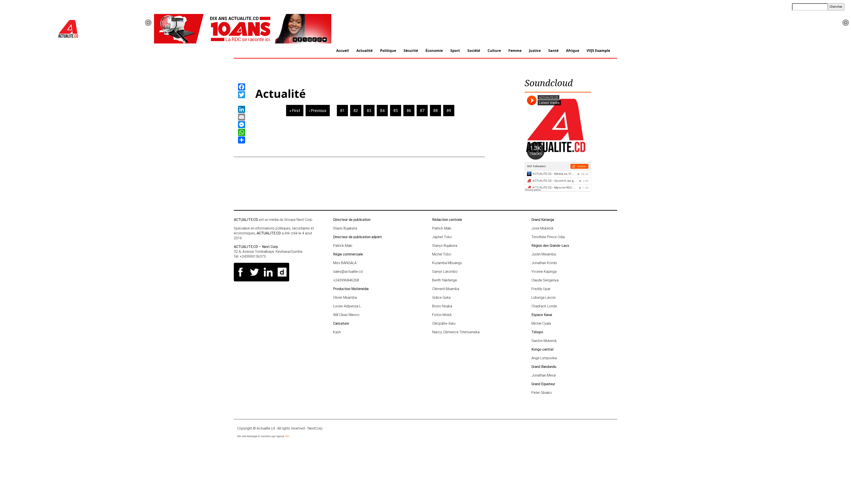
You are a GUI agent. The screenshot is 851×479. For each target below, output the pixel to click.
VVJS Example (598, 50)
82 (357, 110)
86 (410, 110)
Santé (553, 50)
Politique (388, 50)
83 (371, 110)
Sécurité (411, 50)
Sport (455, 50)
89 (450, 110)
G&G (287, 436)
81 (344, 110)
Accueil (342, 50)
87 (424, 110)
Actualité (364, 50)
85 (397, 110)
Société (473, 50)
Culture (494, 50)
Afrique (572, 50)
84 (384, 110)
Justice (535, 50)
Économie (434, 50)
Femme (514, 50)
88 (437, 110)
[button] (148, 22)
